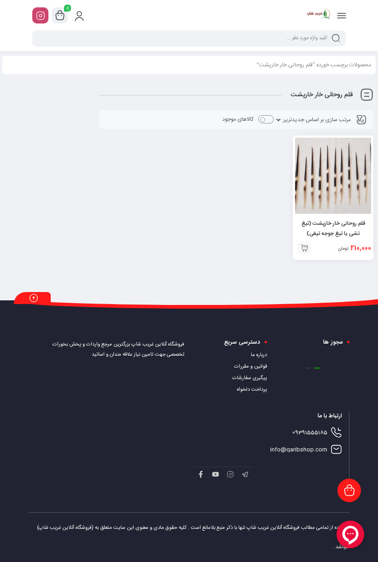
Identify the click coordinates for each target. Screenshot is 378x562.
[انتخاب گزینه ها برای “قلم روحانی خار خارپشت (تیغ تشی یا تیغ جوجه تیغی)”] (304, 248)
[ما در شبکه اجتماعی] (40, 15)
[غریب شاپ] (319, 15)
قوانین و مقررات (250, 367)
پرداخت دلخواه (252, 390)
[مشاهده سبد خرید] (59, 15)
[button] (317, 368)
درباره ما (259, 355)
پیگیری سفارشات (249, 378)
